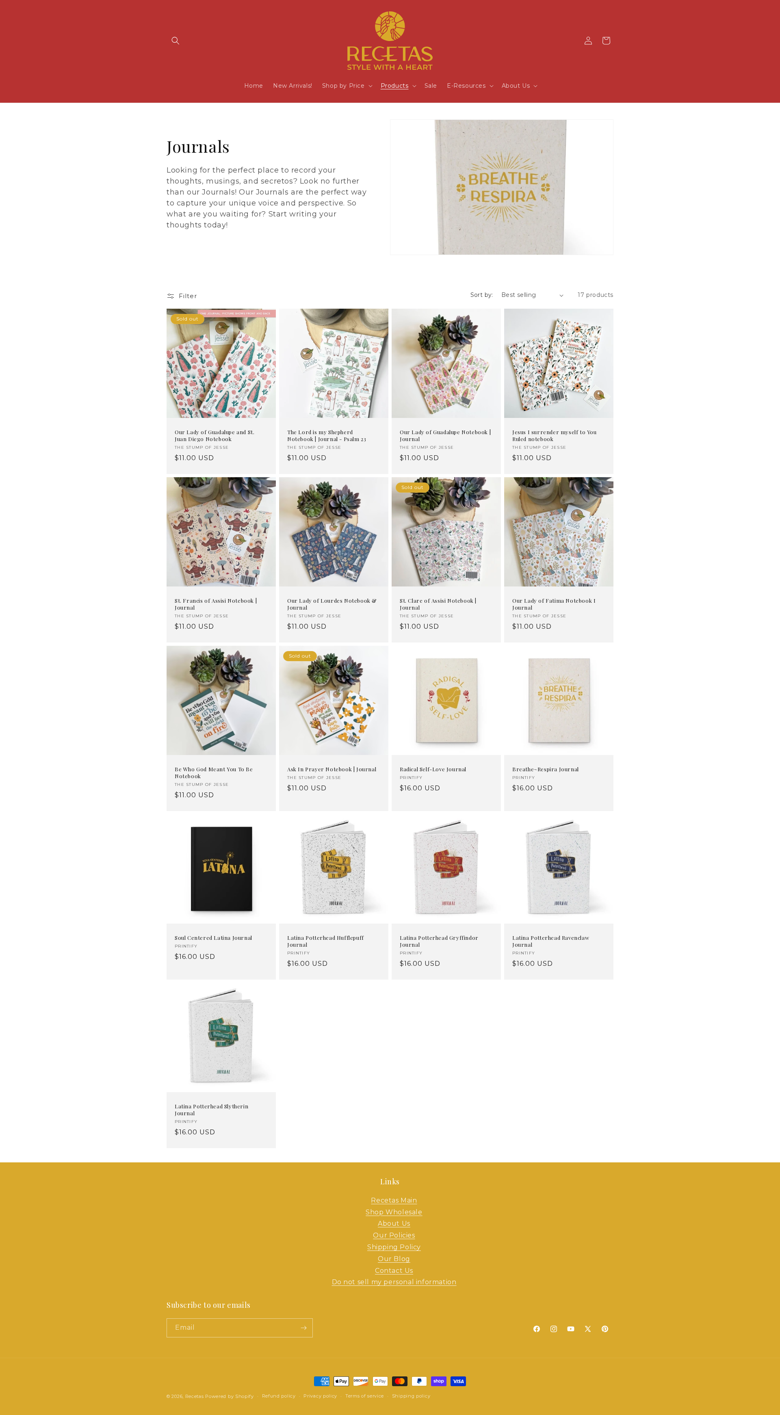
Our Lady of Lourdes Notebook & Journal (332, 604)
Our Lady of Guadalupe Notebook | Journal (445, 435)
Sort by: (481, 295)
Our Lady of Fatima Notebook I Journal (554, 604)
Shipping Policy (394, 1247)
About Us (394, 1223)
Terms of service (364, 1396)
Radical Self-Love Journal (433, 769)
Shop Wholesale (394, 1212)
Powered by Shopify (229, 1396)
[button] (175, 41)
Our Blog (394, 1259)
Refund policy (279, 1396)
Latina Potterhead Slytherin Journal (211, 1109)
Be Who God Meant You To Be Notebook (214, 772)
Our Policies (394, 1235)
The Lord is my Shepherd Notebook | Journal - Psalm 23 (326, 435)
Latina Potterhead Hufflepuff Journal (325, 941)
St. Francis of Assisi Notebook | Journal (216, 604)
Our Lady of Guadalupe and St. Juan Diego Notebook (214, 435)
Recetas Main (394, 1200)
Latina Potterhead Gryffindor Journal (439, 941)
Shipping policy (411, 1396)
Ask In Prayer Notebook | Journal (331, 769)
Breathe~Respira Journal (545, 769)
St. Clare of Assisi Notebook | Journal (438, 604)
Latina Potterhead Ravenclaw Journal (550, 941)
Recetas (194, 1396)
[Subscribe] (303, 1327)
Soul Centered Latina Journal (213, 938)
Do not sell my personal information (394, 1282)
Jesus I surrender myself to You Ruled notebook (554, 435)
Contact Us (394, 1270)
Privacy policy (320, 1396)
